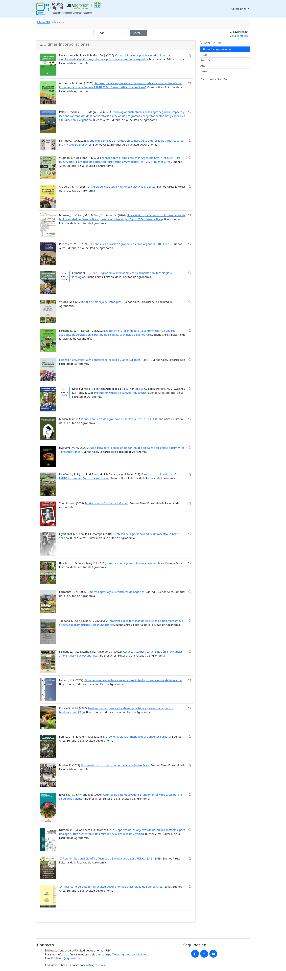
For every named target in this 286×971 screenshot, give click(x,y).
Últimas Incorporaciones (215, 49)
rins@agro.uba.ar (95, 965)
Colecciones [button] (239, 9)
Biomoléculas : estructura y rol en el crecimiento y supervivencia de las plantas (133, 680)
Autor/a (205, 60)
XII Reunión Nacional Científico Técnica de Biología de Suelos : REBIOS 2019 (105, 858)
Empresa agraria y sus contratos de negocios (116, 592)
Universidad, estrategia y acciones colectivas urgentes (121, 186)
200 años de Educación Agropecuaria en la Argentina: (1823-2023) (130, 244)
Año (202, 65)
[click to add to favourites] (189, 55)
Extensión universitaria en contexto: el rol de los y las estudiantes (100, 360)
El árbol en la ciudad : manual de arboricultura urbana (137, 736)
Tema (203, 71)
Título (204, 55)
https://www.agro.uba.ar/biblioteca (126, 954)
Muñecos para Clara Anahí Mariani (106, 503)
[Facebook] (195, 954)
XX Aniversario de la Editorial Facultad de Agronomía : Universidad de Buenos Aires (110, 886)
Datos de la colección (213, 79)
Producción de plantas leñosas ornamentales (135, 563)
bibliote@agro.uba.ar (67, 958)
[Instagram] (204, 954)
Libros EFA (43, 22)
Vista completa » (240, 36)
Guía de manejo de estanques (102, 302)
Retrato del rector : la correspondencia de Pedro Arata (115, 765)
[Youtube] (213, 954)
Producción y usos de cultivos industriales (120, 393)
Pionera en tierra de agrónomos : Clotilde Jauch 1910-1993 (117, 419)
